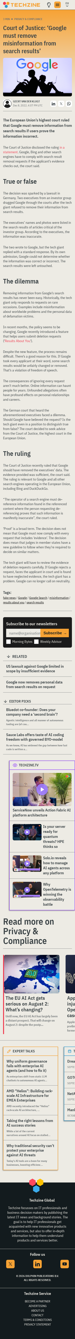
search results (35, 602)
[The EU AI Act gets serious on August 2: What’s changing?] (31, 974)
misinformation (59, 598)
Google (22, 598)
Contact (37, 1315)
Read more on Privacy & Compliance (28, 931)
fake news (9, 598)
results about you (13, 602)
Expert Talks (24, 1051)
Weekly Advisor (51, 641)
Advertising (38, 1306)
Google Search (38, 598)
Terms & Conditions (37, 1320)
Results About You (17, 341)
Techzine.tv (29, 765)
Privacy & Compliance (28, 19)
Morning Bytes (22, 641)
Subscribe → (55, 633)
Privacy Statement (37, 1324)
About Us (37, 1310)
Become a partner (37, 1301)
